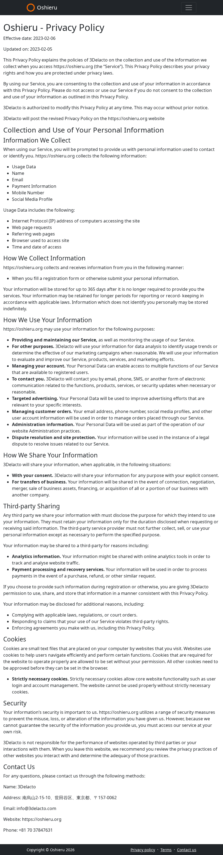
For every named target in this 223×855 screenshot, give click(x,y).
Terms (166, 849)
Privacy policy (143, 849)
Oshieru (47, 7)
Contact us (186, 849)
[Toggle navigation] (188, 7)
